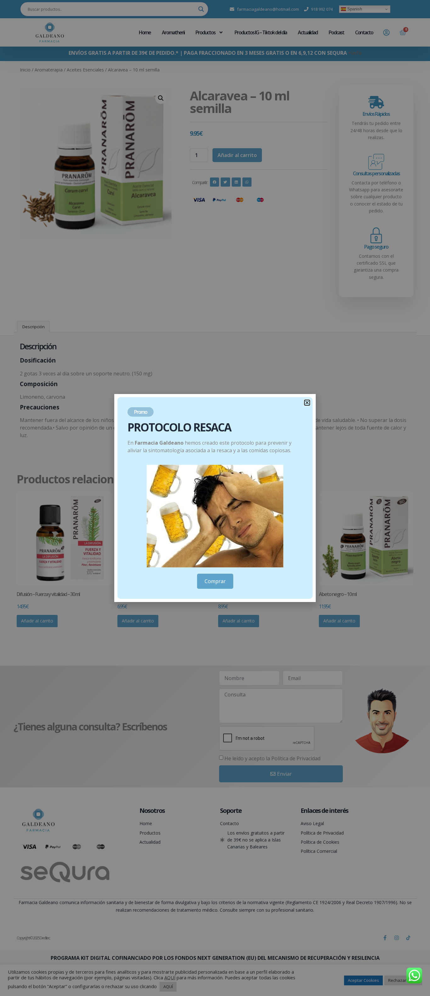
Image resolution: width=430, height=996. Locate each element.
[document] (215, 498)
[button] (307, 402)
